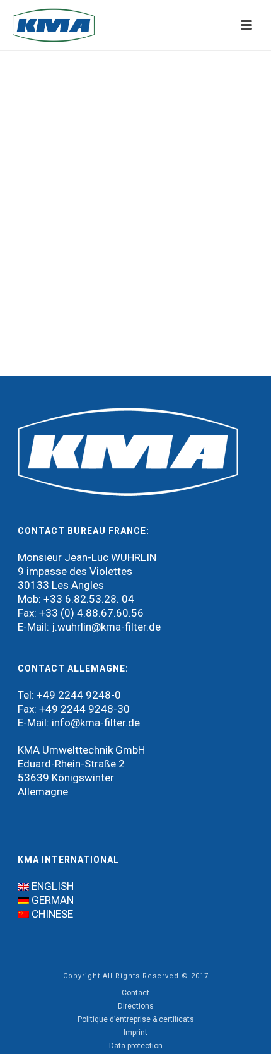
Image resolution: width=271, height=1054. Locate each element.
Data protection (136, 1045)
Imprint (135, 1032)
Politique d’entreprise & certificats (136, 1019)
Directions (136, 1006)
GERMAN (53, 900)
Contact (135, 992)
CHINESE (52, 914)
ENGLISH (53, 886)
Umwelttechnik (77, 749)
